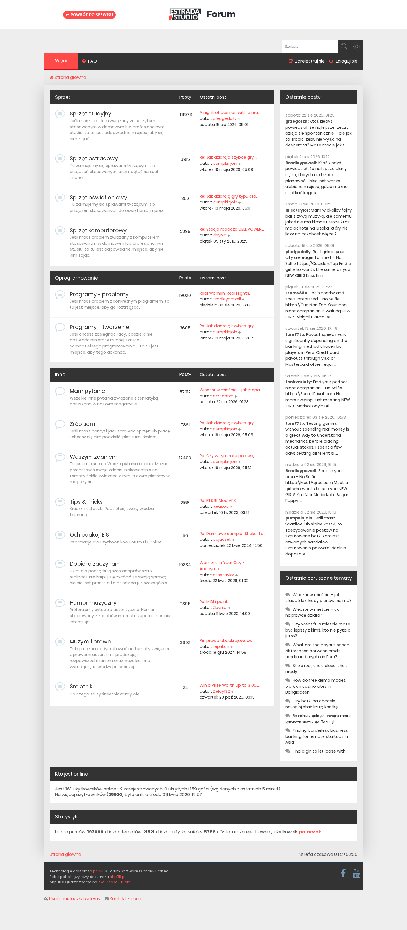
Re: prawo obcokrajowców (226, 640)
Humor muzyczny (93, 603)
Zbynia (219, 235)
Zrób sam (82, 424)
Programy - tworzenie (99, 327)
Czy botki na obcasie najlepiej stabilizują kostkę (311, 704)
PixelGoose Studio (114, 882)
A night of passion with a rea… (230, 112)
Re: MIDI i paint (214, 601)
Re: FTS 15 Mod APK (218, 500)
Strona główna (65, 854)
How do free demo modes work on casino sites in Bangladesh (315, 686)
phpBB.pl (117, 876)
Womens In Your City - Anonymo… (222, 565)
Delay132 (221, 691)
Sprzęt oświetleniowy (98, 197)
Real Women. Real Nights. (225, 293)
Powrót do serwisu (91, 14)
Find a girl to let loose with (319, 751)
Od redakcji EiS (89, 535)
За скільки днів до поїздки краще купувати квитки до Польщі (318, 719)
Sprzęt (62, 97)
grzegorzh (223, 396)
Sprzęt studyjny (90, 113)
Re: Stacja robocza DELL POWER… (232, 229)
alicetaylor (223, 575)
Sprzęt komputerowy (98, 230)
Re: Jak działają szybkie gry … (228, 157)
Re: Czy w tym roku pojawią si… (230, 455)
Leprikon (221, 646)
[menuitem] (89, 62)
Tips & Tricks (86, 502)
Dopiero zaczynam (95, 564)
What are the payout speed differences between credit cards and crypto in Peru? (317, 650)
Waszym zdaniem (94, 457)
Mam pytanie (87, 391)
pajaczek (222, 539)
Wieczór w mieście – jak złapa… (231, 390)
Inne (60, 374)
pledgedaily (224, 118)
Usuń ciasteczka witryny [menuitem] (75, 899)
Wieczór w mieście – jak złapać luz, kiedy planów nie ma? (318, 598)
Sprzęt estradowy (94, 158)
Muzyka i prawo (90, 641)
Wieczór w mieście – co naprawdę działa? (312, 612)
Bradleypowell (227, 299)
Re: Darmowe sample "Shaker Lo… (233, 533)
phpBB (99, 871)
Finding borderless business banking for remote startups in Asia (316, 736)
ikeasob (221, 506)
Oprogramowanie (76, 278)
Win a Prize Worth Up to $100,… (230, 685)
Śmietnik (81, 686)
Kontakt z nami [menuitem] (125, 899)
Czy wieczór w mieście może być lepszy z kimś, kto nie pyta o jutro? (318, 630)
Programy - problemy (99, 294)
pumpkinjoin (225, 163)
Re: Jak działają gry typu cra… (229, 196)
